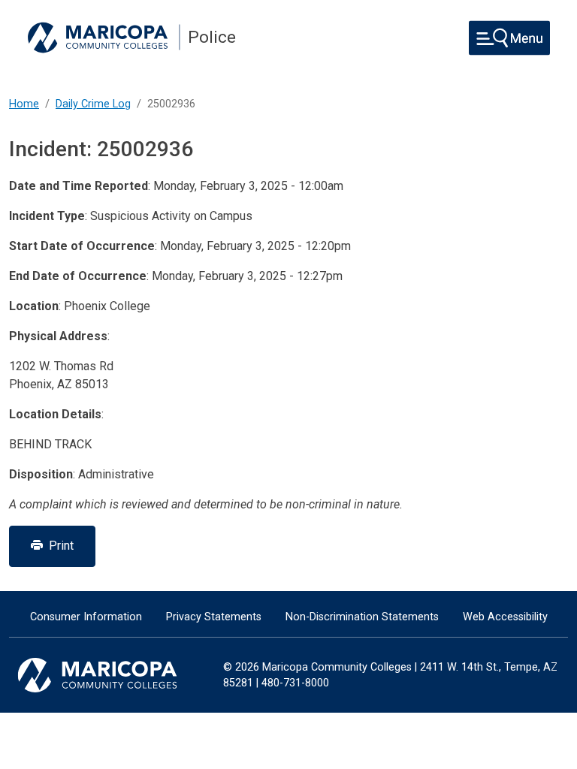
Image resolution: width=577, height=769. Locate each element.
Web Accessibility (505, 617)
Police (212, 37)
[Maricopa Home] (103, 37)
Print (58, 545)
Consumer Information (86, 617)
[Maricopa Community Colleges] (116, 675)
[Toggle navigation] (509, 38)
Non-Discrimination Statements (362, 617)
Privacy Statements (213, 617)
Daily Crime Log (93, 104)
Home (24, 104)
